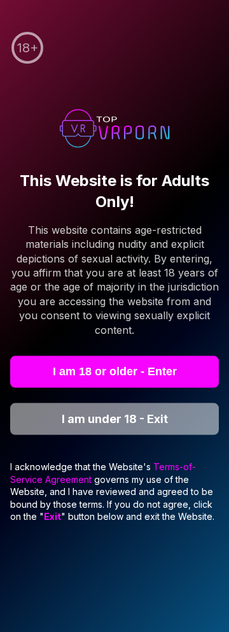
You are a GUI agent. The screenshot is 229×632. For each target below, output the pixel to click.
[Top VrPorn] (114, 130)
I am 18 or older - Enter (115, 371)
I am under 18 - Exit (115, 419)
